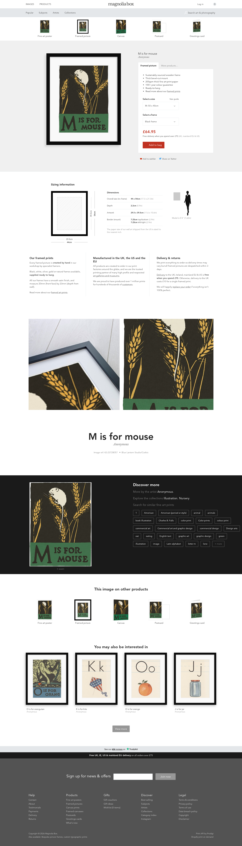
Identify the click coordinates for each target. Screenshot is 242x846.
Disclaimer (184, 819)
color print (186, 520)
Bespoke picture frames (52, 837)
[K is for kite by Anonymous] (96, 679)
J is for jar (179, 709)
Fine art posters (73, 800)
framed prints (173, 91)
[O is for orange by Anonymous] (146, 679)
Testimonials (35, 807)
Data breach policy (188, 811)
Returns (32, 819)
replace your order (182, 287)
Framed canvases (74, 811)
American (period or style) (173, 512)
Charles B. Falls (166, 520)
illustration (141, 543)
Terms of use (185, 807)
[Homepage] (121, 4)
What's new (72, 822)
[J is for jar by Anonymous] (195, 679)
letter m (192, 543)
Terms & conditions (188, 800)
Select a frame (150, 114)
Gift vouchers (110, 800)
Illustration (170, 498)
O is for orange (132, 709)
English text (165, 536)
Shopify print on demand (202, 837)
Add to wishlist (149, 159)
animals (211, 512)
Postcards (71, 815)
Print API (200, 833)
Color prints (204, 520)
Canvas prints (72, 807)
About (32, 803)
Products (45, 4)
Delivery (161, 274)
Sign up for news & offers (88, 776)
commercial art (143, 528)
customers (127, 284)
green (221, 536)
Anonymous (143, 57)
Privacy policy (185, 803)
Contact (32, 800)
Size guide (174, 99)
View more (121, 728)
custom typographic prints (75, 837)
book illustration (143, 520)
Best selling (147, 800)
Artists (56, 12)
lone (205, 543)
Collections (70, 12)
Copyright (184, 815)
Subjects (43, 12)
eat (137, 536)
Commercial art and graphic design (175, 528)
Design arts (231, 528)
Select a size (161, 99)
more (219, 543)
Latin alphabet (174, 543)
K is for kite (81, 709)
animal (197, 512)
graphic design (203, 536)
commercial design (209, 528)
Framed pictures (74, 803)
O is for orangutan (35, 709)
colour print (222, 520)
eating (149, 536)
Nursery (184, 498)
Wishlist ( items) (112, 807)
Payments (33, 811)
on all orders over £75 (121, 755)
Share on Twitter (169, 159)
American (149, 512)
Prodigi (210, 833)
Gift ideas (108, 803)
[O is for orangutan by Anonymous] (47, 679)
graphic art (183, 536)
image (156, 543)
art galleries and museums (106, 275)
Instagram (146, 819)
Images (30, 4)
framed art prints (59, 292)
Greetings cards (74, 819)
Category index (148, 815)
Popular (29, 12)
